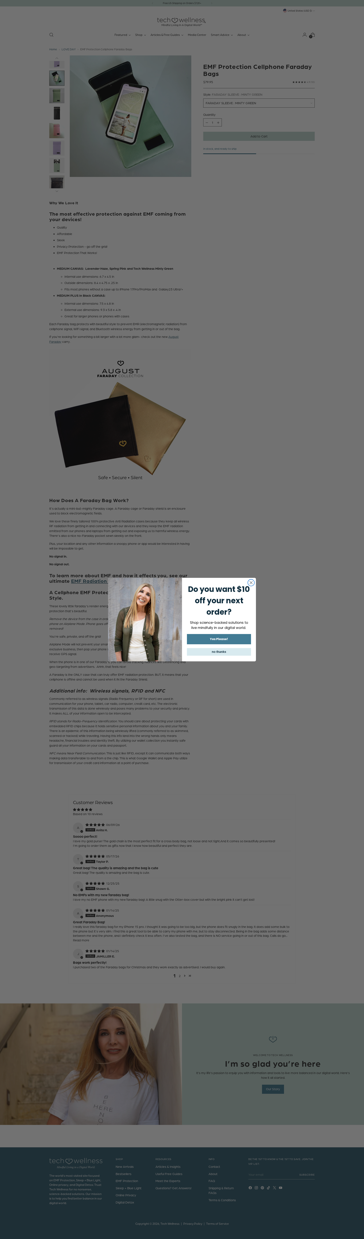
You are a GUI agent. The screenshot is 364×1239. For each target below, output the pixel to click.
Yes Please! (219, 639)
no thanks (219, 651)
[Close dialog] (251, 582)
